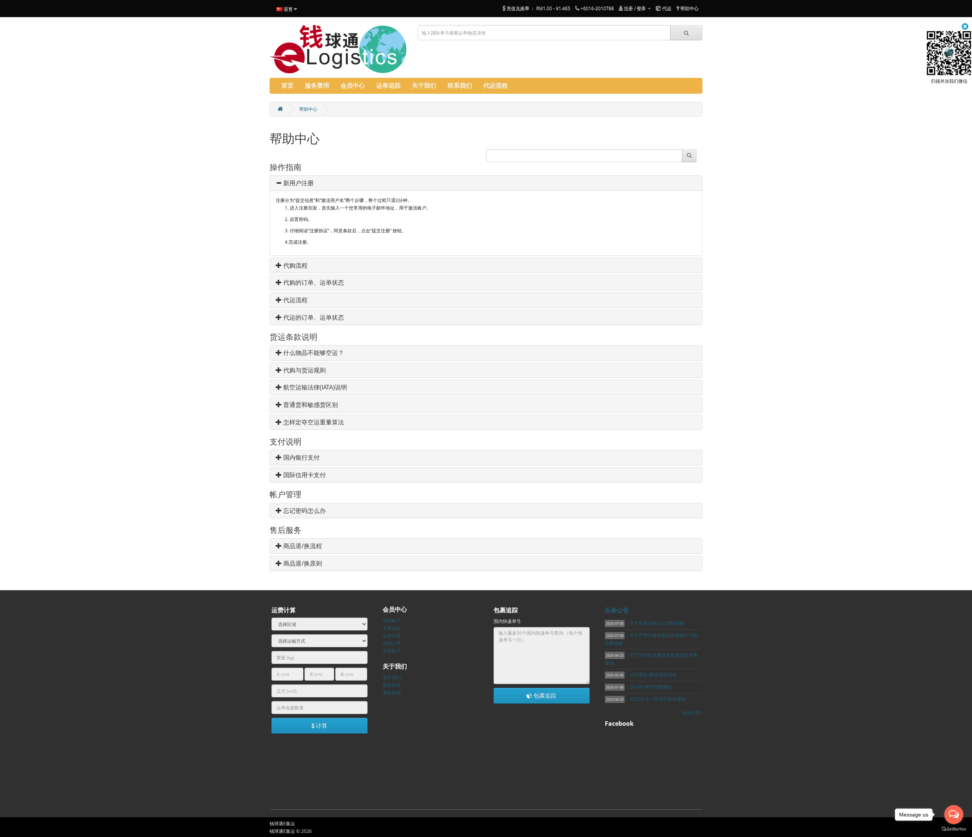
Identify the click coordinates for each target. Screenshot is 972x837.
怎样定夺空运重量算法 (313, 422)
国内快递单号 (507, 621)
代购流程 (295, 265)
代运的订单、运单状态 (313, 317)
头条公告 (617, 610)
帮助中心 (308, 109)
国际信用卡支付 (304, 475)
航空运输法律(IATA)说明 (314, 387)
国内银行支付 (301, 457)
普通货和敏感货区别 (310, 404)
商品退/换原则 (302, 563)
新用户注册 (298, 183)
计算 (320, 725)
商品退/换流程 (302, 546)
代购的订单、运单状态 (313, 282)
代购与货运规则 (304, 370)
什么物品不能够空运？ (313, 352)
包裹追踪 (544, 695)
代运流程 (295, 300)
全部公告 (691, 712)
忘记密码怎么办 (304, 510)
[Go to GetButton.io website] (954, 829)
